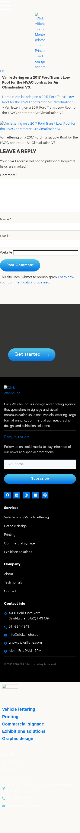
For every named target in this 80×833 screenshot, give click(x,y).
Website (6, 252)
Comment (8, 175)
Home (6, 97)
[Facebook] (7, 495)
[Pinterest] (45, 495)
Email (5, 236)
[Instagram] (26, 495)
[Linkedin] (16, 495)
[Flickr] (35, 495)
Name (5, 219)
